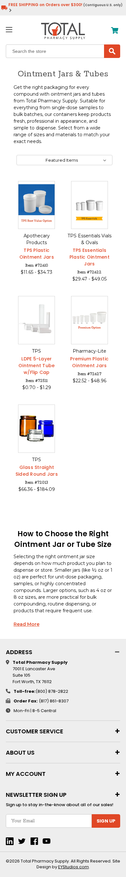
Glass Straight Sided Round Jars (37, 470)
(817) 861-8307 (53, 701)
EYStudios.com (73, 867)
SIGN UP (106, 821)
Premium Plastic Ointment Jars (89, 362)
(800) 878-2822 (52, 691)
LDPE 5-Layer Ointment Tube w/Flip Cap (36, 366)
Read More (26, 624)
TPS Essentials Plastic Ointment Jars (89, 257)
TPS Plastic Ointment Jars (36, 253)
